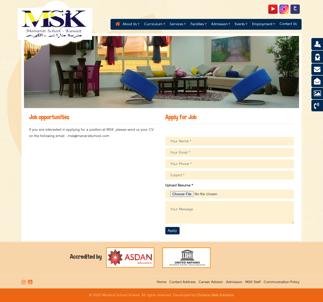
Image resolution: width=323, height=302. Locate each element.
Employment (262, 24)
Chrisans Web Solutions (215, 295)
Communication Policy (283, 282)
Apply (172, 230)
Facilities (197, 24)
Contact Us (288, 24)
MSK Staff (254, 282)
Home (162, 282)
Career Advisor (212, 282)
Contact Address (183, 282)
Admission (219, 24)
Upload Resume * (179, 185)
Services (176, 24)
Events (240, 24)
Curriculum (153, 24)
